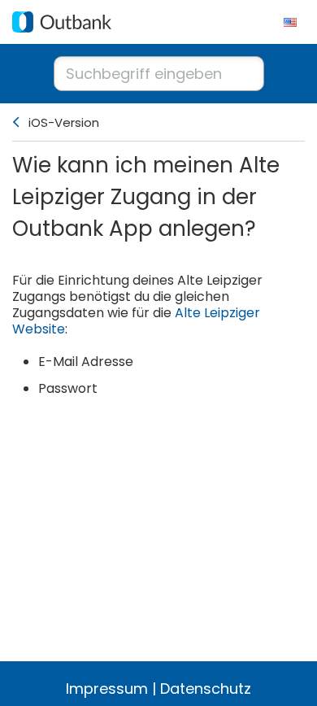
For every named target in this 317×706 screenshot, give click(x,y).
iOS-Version (63, 122)
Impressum (107, 688)
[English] (290, 22)
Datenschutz (205, 688)
